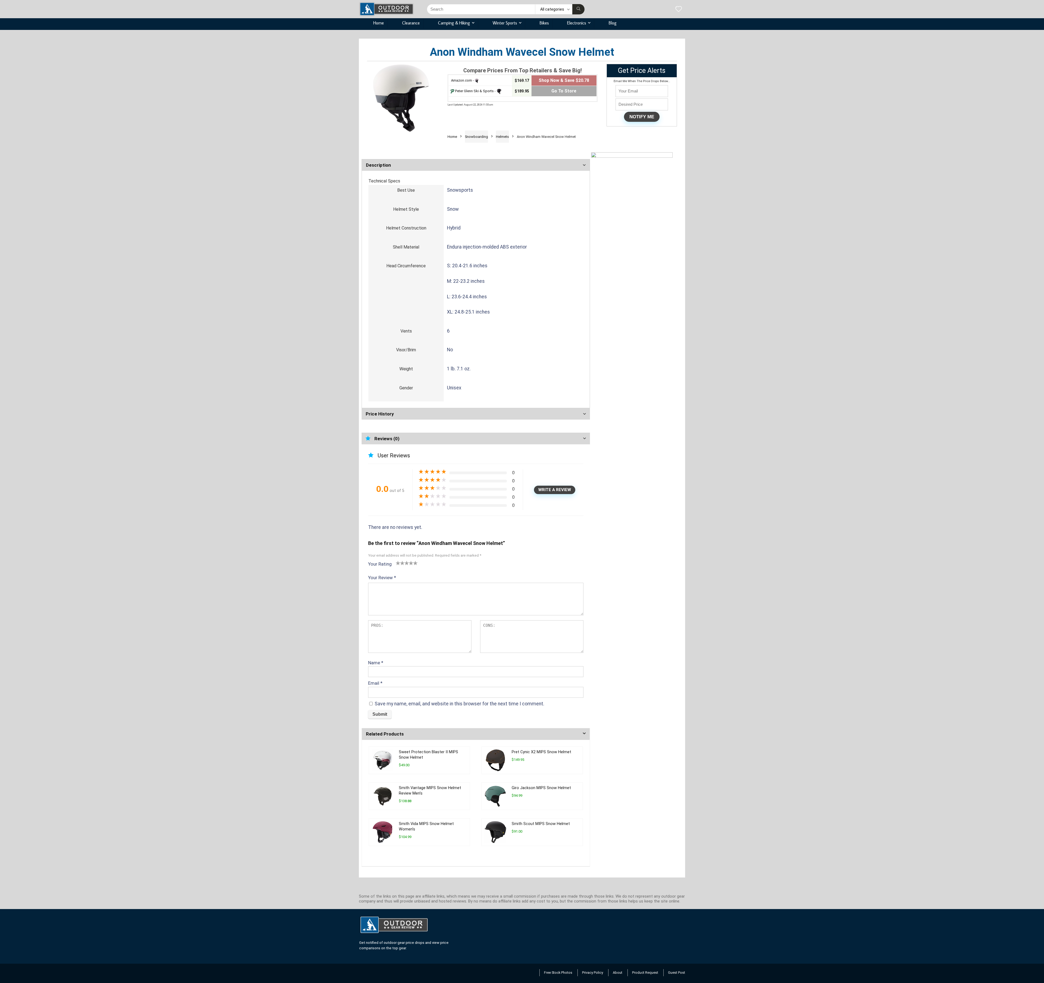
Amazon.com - (462, 80)
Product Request (645, 972)
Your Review (382, 577)
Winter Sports (505, 23)
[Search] (578, 9)
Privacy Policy (592, 972)
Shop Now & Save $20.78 (564, 80)
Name (375, 662)
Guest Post (676, 972)
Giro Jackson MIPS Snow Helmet (541, 788)
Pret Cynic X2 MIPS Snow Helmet (541, 752)
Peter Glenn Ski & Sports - (475, 91)
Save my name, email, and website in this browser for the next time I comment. (459, 703)
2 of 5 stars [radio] (400, 563)
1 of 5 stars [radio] (398, 563)
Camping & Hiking (454, 23)
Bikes (544, 23)
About (617, 972)
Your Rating (380, 564)
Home (378, 23)
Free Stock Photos (558, 972)
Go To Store (563, 91)
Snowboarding (476, 137)
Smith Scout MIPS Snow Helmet (541, 823)
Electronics (576, 23)
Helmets (502, 137)
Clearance (411, 23)
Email (375, 683)
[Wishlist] (678, 9)
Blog (613, 23)
